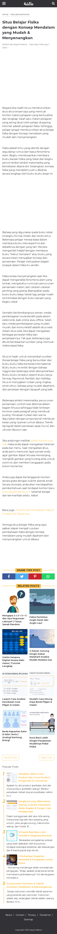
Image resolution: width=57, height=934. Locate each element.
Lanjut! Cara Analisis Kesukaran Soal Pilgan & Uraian (14, 702)
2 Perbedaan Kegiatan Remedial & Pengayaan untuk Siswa (35, 859)
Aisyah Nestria (35, 930)
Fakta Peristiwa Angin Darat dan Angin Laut (38, 620)
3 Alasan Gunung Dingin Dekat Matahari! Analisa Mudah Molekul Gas (40, 655)
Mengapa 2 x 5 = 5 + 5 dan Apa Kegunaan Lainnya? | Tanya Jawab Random (14, 620)
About (8, 915)
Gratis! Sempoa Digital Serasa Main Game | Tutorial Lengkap (13, 662)
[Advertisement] (28, 74)
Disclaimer (45, 915)
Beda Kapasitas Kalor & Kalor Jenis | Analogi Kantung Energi (14, 736)
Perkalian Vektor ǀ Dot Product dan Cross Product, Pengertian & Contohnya (34, 777)
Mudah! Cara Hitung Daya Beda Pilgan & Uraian (40, 702)
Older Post (46, 757)
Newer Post (10, 757)
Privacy (32, 915)
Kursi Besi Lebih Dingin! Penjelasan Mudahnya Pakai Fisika (40, 742)
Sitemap (28, 919)
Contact (20, 915)
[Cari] (53, 3)
